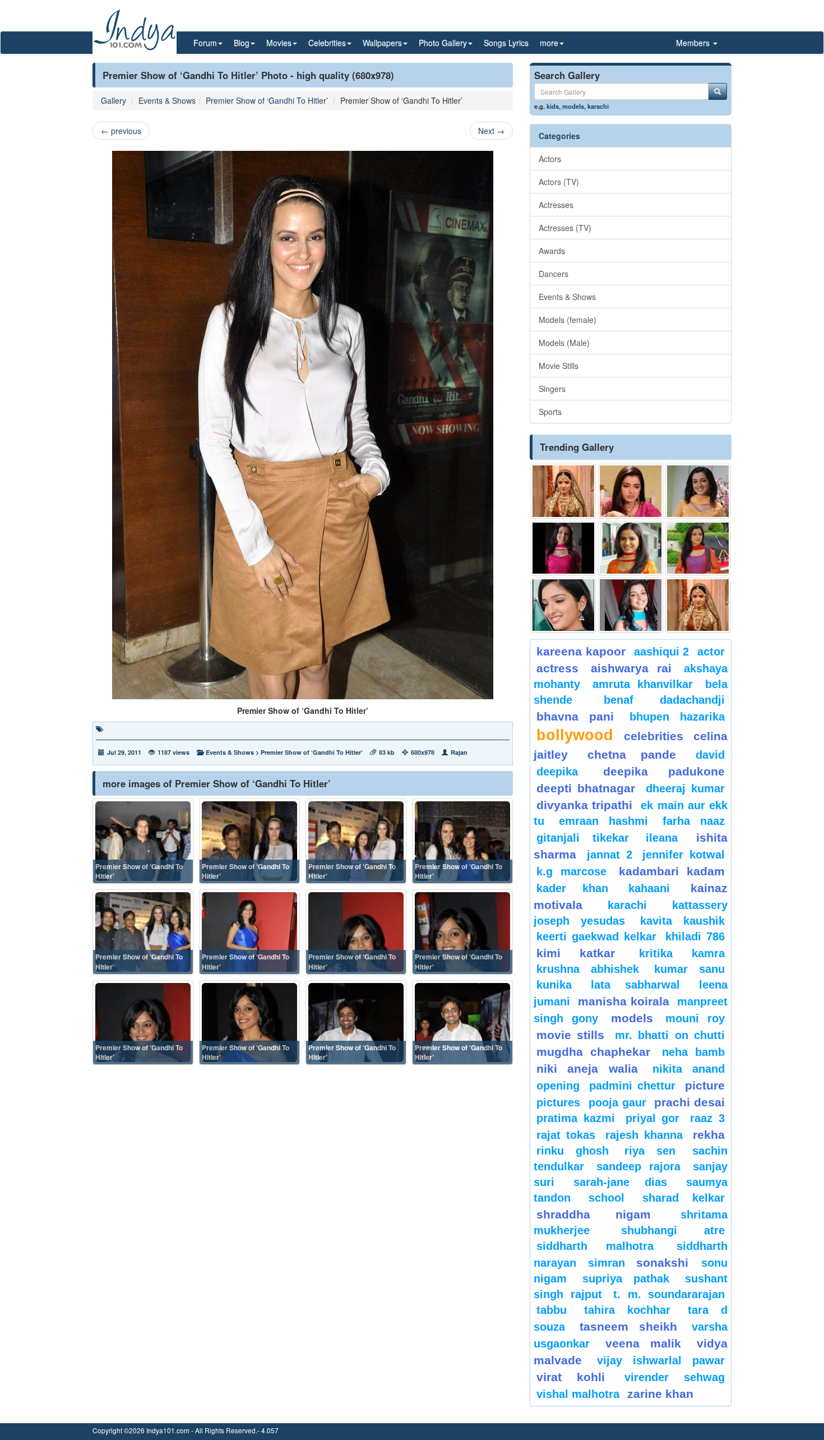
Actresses (556, 204)
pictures (558, 1102)
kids (553, 105)
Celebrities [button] (327, 42)
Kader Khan (572, 888)
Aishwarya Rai (631, 668)
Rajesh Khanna (644, 1135)
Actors (550, 158)
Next (491, 130)
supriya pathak (625, 1278)
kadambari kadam (672, 871)
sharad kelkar (683, 1198)
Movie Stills (558, 365)
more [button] (549, 42)
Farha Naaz (694, 821)
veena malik (643, 1343)
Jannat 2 (609, 854)
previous (121, 130)
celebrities (653, 736)
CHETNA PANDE (632, 754)
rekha (709, 1134)
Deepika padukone (664, 771)
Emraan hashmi (603, 821)
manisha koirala (623, 1001)
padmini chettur (632, 1085)
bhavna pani (575, 716)
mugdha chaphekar (593, 1051)
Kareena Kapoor (581, 651)
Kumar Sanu (689, 969)
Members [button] (694, 42)
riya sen (655, 1150)
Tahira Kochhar (627, 1310)
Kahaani (649, 888)
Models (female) (567, 319)
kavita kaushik (682, 921)
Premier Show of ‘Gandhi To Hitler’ (267, 100)
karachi (598, 105)
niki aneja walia (587, 1068)
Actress (557, 668)
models (573, 105)
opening (558, 1085)
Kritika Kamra (682, 953)
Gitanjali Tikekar (582, 838)
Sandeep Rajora (638, 1166)
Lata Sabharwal (635, 985)
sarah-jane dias (619, 1182)
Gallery (113, 100)
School (606, 1198)
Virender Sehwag (674, 1377)
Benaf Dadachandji (664, 700)
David (710, 755)
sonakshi (666, 1262)
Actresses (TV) (565, 227)
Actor (711, 651)
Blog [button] (241, 42)
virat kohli (570, 1376)
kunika (554, 985)
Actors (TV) (559, 181)
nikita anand (688, 1069)
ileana (668, 838)
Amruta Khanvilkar (642, 684)
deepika (557, 771)
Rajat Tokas (565, 1135)
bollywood (574, 735)
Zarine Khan (660, 1393)
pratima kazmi (575, 1118)
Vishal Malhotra (577, 1394)
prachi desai (689, 1102)
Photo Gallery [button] (443, 42)
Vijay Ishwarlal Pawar (661, 1360)
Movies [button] (278, 42)
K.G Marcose (571, 871)
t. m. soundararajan (669, 1294)
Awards (552, 250)
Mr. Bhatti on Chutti (670, 1035)
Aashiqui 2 (661, 651)
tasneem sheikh (628, 1326)
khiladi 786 (695, 936)
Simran (606, 1263)
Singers (552, 388)
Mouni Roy (695, 1018)
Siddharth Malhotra (595, 1246)
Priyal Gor (653, 1118)
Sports (550, 411)
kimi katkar (575, 953)
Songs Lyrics (506, 42)
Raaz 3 (707, 1118)
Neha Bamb (693, 1052)
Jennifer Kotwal (683, 854)
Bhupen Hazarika (677, 716)
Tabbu (551, 1310)
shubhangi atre (673, 1230)
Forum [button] (205, 42)
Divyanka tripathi (584, 805)
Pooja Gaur (617, 1102)
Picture (705, 1085)
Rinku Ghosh (572, 1150)
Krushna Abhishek (587, 969)
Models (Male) (564, 342)
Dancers (553, 273)
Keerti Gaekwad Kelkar (596, 936)
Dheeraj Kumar (685, 788)
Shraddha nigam (593, 1214)
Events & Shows (167, 100)
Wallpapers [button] (382, 42)
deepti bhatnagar (585, 788)
